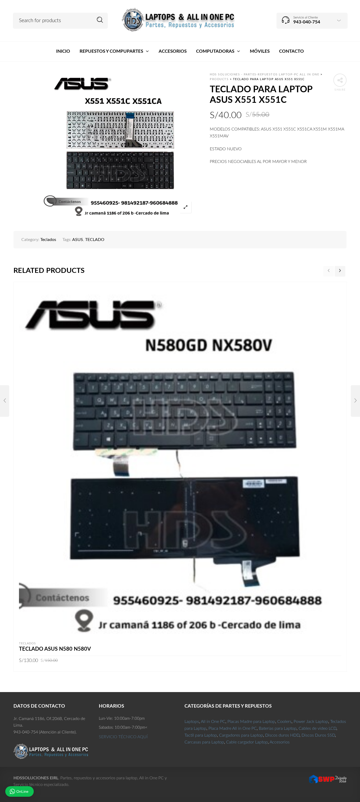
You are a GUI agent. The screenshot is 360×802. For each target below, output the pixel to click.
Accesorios (280, 742)
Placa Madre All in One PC (232, 728)
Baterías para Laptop (277, 728)
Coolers (284, 721)
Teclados (48, 240)
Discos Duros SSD (318, 735)
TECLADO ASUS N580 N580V (55, 649)
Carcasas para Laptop (204, 742)
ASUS (77, 240)
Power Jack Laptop (311, 721)
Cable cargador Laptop (247, 742)
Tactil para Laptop (200, 735)
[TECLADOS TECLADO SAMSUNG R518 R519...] (355, 401)
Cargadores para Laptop (241, 735)
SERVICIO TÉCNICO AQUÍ (123, 737)
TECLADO (94, 240)
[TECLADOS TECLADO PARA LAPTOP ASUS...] (4, 401)
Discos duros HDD (282, 735)
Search (100, 20)
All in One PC (213, 721)
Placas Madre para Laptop (251, 721)
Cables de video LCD (317, 728)
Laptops (191, 721)
